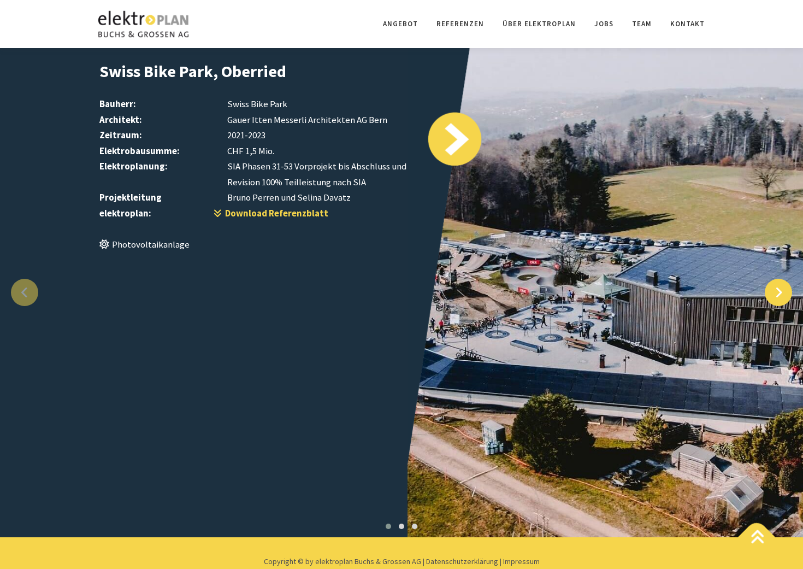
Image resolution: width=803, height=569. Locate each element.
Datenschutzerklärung (463, 561)
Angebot (400, 23)
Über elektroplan (539, 23)
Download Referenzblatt (275, 213)
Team (642, 23)
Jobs (603, 23)
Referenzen (460, 23)
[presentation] (24, 292)
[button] (388, 526)
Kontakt (687, 23)
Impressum (521, 561)
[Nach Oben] (756, 538)
